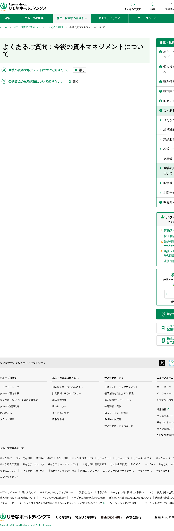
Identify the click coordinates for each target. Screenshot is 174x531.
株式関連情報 (59, 400)
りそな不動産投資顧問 (94, 464)
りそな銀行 (6, 458)
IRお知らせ (58, 419)
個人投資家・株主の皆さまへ (67, 387)
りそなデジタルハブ (33, 464)
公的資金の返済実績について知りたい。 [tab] (43, 81)
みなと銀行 (62, 458)
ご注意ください (85, 492)
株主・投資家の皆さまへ (65, 377)
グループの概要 (8, 377)
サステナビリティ (114, 377)
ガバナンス (6, 412)
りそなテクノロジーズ (32, 470)
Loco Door (149, 464)
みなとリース (145, 470)
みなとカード (163, 470)
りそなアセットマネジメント (63, 464)
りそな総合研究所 (9, 464)
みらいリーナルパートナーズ (118, 470)
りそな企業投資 (118, 464)
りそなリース (122, 458)
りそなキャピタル (142, 458)
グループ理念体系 (9, 393)
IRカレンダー (59, 406)
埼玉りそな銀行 (24, 458)
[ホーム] (7, 18)
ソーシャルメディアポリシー (125, 503)
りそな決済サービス (82, 458)
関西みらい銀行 (44, 458)
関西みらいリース (89, 470)
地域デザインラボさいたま (62, 470)
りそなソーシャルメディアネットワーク (23, 362)
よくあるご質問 (132, 9)
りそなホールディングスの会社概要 (19, 400)
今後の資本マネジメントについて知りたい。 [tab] (46, 70)
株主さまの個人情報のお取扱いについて (131, 492)
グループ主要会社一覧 (12, 448)
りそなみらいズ (8, 470)
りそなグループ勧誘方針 (52, 497)
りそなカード (104, 458)
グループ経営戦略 (9, 406)
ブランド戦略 (7, 419)
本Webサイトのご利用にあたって (18, 492)
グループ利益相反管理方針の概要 (87, 497)
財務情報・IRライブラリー (66, 393)
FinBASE (135, 464)
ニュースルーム (165, 377)
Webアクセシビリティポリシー (56, 492)
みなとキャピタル (9, 476)
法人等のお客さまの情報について (18, 497)
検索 (153, 9)
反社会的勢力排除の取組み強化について (130, 497)
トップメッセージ (9, 387)
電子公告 (102, 492)
